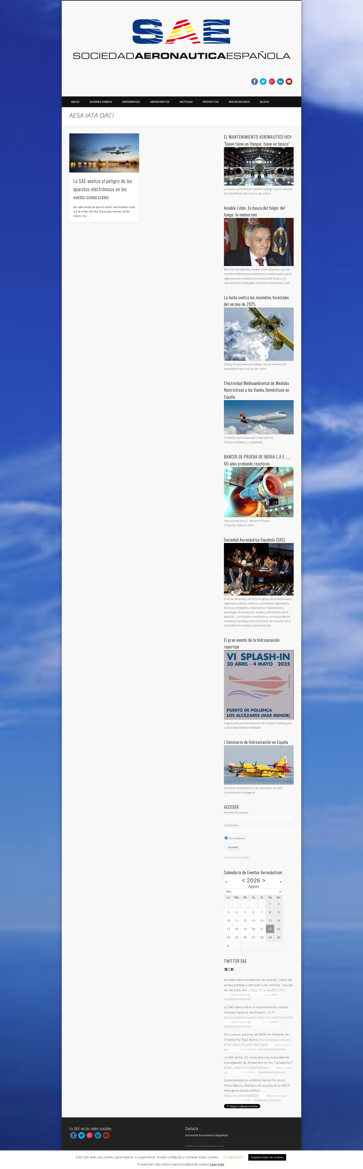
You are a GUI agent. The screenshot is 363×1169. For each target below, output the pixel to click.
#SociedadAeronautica (240, 1017)
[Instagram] (272, 81)
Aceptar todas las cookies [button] (267, 1157)
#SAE (271, 1012)
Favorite (246, 999)
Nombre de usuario (236, 812)
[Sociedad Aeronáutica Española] (229, 973)
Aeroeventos (160, 102)
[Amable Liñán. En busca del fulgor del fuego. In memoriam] (259, 265)
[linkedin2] (280, 81)
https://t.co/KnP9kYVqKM (249, 1044)
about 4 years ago (241, 1022)
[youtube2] (289, 81)
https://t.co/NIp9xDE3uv (251, 1067)
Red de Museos (239, 102)
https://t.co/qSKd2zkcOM (275, 1017)
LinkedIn (274, 994)
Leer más (217, 1164)
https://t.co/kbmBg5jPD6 (241, 1095)
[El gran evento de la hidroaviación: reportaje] (259, 719)
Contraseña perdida (236, 857)
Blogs (264, 102)
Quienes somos (100, 102)
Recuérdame (236, 838)
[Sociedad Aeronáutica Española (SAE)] (259, 594)
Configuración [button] (233, 1157)
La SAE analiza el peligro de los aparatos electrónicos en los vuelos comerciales (102, 189)
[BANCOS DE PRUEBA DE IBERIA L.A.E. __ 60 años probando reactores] (259, 516)
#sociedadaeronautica (275, 1039)
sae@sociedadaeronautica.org (204, 1146)
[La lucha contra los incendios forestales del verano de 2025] (259, 360)
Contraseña (231, 825)
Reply (227, 999)
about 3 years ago (241, 994)
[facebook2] (255, 81)
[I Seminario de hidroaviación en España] (259, 783)
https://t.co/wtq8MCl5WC (267, 990)
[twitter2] (263, 81)
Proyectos (211, 102)
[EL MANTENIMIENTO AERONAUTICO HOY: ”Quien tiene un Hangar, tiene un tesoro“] (259, 184)
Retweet (236, 999)
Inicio (75, 102)
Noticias (186, 102)
